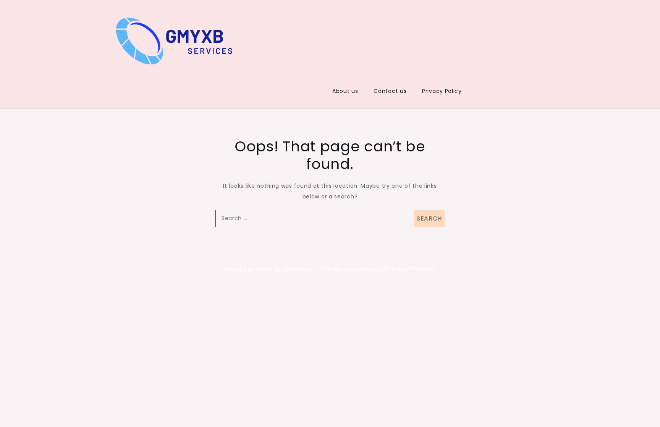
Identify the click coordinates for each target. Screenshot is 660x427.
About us (345, 91)
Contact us (390, 91)
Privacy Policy (442, 91)
